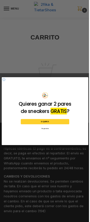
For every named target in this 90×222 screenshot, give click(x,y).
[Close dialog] (3, 79)
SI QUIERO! (45, 121)
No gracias (45, 128)
